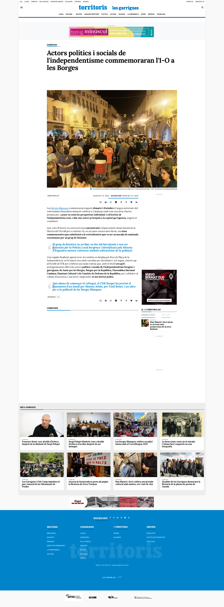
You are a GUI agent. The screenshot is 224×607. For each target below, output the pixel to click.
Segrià (83, 550)
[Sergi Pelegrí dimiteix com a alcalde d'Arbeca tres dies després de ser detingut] (88, 425)
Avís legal (151, 541)
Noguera (84, 554)
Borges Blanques (59, 208)
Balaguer (68, 1)
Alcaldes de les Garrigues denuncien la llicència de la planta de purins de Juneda (181, 484)
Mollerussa (44, 1)
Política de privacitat (156, 537)
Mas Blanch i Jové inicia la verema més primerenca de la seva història (161, 325)
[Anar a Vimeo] (125, 517)
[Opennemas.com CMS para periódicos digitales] (112, 577)
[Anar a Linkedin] (117, 517)
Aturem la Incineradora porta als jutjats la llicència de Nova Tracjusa (88, 482)
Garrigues (52, 45)
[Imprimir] (106, 202)
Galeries (117, 537)
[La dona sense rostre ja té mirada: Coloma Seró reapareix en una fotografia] (182, 425)
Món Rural (51, 533)
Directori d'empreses (56, 546)
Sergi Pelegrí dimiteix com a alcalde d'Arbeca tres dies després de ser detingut (86, 444)
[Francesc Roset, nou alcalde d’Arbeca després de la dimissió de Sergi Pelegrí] (42, 425)
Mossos (86, 1)
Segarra (83, 546)
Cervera (78, 1)
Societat (50, 537)
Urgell (83, 558)
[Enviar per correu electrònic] (100, 202)
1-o (58, 297)
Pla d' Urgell (85, 541)
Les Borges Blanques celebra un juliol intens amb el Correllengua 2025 (133, 442)
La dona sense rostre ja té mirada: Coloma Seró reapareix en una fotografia (178, 444)
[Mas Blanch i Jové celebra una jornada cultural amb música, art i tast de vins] (135, 465)
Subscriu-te (199, 1)
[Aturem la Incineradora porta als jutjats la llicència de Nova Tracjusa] (88, 465)
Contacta (189, 1)
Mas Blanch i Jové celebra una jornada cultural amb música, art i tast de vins (134, 482)
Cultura (50, 554)
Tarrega (34, 1)
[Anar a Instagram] (121, 517)
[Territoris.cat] (108, 7)
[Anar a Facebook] (110, 517)
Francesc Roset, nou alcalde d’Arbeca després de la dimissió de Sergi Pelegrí (41, 442)
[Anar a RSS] (129, 517)
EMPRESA (50, 541)
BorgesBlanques (57, 1)
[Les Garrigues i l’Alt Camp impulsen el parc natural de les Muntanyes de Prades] (42, 465)
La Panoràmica (53, 550)
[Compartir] (111, 202)
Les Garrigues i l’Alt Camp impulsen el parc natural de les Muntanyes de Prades (41, 484)
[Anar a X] (114, 517)
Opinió (116, 533)
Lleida (26, 1)
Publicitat (151, 533)
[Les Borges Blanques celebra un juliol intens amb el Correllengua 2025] (135, 425)
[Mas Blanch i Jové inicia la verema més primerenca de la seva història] (145, 323)
